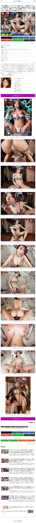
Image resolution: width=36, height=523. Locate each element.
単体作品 (5, 49)
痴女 (27, 49)
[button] (29, 40)
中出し (15, 49)
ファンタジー (18, 49)
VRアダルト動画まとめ (18, 1)
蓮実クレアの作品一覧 (18, 91)
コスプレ (24, 49)
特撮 (21, 49)
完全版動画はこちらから (18, 95)
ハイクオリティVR (10, 49)
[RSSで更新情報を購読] (26, 440)
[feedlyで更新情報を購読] (9, 440)
